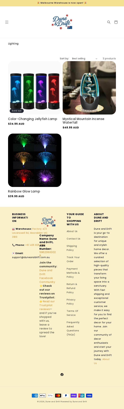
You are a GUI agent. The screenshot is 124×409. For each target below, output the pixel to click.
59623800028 (47, 253)
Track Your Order (73, 259)
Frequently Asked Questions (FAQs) (73, 328)
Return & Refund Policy (72, 288)
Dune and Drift (53, 401)
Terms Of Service (72, 313)
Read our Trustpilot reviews (47, 305)
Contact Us (73, 238)
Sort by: (64, 58)
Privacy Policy (71, 301)
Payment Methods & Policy (73, 272)
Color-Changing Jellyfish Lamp (32, 119)
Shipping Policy (72, 248)
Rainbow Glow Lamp (24, 191)
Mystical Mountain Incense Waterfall (83, 121)
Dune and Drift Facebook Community (47, 276)
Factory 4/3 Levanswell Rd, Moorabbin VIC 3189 (30, 233)
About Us (72, 231)
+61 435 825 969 (35, 245)
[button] (6, 22)
